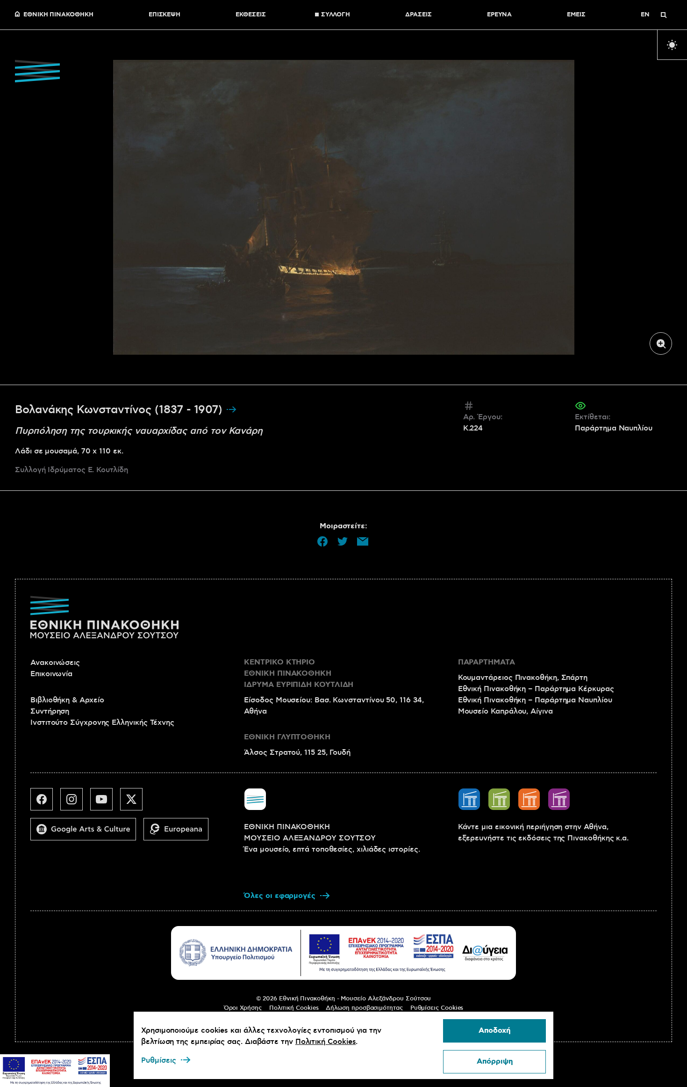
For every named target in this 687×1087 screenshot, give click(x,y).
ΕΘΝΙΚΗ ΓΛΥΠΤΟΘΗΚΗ (287, 737)
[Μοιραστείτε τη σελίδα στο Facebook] (322, 541)
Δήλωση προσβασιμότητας (364, 1008)
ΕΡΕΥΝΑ (499, 15)
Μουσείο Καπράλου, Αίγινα (505, 711)
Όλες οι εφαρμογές (279, 896)
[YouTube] (105, 803)
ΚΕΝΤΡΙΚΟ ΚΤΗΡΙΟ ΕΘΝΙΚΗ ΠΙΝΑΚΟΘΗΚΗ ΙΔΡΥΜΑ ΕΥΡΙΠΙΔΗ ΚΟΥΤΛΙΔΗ (298, 673)
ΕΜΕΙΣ (576, 15)
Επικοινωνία (51, 673)
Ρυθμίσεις (158, 1060)
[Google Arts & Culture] (86, 833)
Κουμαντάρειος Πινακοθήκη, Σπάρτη (522, 677)
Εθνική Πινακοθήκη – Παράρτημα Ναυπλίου (535, 700)
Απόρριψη (495, 1061)
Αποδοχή (494, 1031)
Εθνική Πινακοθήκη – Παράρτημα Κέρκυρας (536, 688)
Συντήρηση (49, 711)
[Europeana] (179, 833)
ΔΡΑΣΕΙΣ (418, 15)
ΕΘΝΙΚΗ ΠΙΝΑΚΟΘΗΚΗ (58, 15)
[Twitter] (135, 803)
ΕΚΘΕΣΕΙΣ (250, 15)
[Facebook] (45, 803)
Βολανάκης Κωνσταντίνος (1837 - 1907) (120, 410)
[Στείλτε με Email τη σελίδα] (362, 541)
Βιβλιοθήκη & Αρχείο (67, 700)
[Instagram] (75, 803)
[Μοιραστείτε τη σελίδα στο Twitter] (342, 541)
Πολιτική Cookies (294, 1008)
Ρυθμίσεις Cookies (437, 1008)
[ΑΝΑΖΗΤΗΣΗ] (663, 15)
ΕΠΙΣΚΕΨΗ (164, 15)
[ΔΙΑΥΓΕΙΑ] (485, 952)
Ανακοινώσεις (55, 662)
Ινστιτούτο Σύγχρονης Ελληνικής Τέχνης (102, 722)
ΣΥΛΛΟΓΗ (335, 15)
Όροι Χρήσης (243, 1008)
